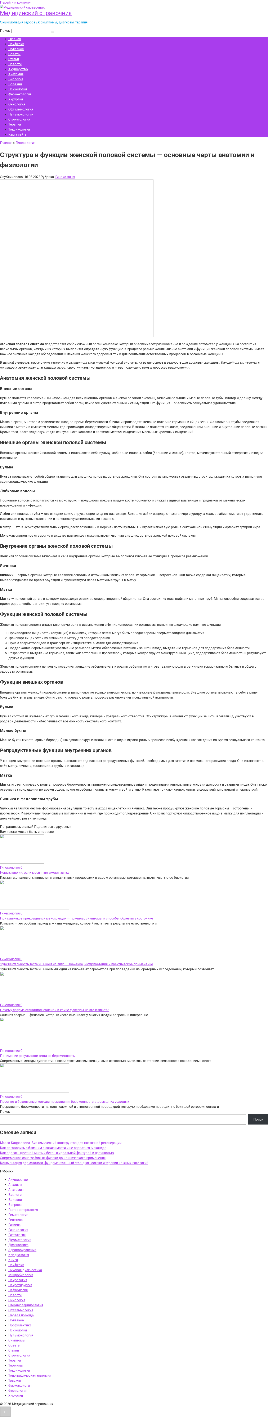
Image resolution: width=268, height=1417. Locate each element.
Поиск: (5, 31)
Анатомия (15, 74)
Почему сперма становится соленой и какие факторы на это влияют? (54, 1010)
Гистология (17, 1235)
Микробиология (20, 1275)
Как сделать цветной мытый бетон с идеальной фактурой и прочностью (57, 1153)
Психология (17, 89)
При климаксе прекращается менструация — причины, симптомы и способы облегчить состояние (76, 918)
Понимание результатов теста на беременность (37, 1056)
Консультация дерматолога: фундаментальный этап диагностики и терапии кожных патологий (74, 1163)
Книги (13, 1260)
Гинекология (65, 177)
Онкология (16, 104)
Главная (14, 39)
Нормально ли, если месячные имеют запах (34, 873)
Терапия (14, 124)
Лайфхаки (16, 44)
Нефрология (18, 1290)
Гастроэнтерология (23, 1210)
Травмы (14, 1380)
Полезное (16, 49)
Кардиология (18, 1255)
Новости (15, 64)
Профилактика (19, 1325)
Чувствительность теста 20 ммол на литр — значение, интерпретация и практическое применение (76, 964)
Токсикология (19, 129)
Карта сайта (17, 134)
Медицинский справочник (36, 13)
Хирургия (15, 99)
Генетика (15, 1220)
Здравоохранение (22, 1250)
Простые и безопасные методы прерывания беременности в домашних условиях (64, 1102)
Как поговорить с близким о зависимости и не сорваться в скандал (53, 1148)
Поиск (5, 1112)
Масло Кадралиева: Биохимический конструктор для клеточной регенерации (60, 1143)
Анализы (15, 1185)
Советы (14, 54)
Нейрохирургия (20, 1285)
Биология (15, 79)
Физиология (17, 1391)
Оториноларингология (25, 1305)
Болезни (15, 84)
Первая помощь (21, 1315)
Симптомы (16, 1340)
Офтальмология (20, 109)
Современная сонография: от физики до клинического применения (53, 1158)
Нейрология (17, 1280)
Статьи (13, 59)
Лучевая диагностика (25, 1270)
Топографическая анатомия (29, 1375)
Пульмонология (20, 114)
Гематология (18, 1215)
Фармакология (19, 94)
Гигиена (14, 1225)
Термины (15, 1365)
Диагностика (18, 1245)
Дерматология (19, 1240)
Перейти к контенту (15, 2)
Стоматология (19, 119)
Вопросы (15, 1205)
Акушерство (18, 69)
